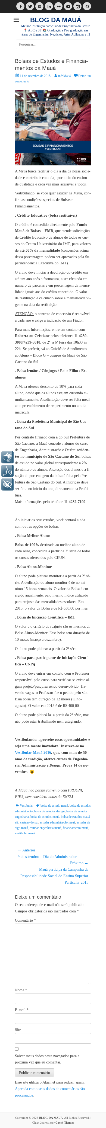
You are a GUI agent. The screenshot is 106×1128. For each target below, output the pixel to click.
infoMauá (64, 76)
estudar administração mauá (57, 822)
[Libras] (7, 457)
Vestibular (26, 805)
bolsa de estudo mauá (54, 805)
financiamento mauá (75, 828)
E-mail (22, 1010)
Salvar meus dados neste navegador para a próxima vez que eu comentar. (47, 1059)
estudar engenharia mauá (45, 828)
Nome (21, 990)
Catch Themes (64, 1122)
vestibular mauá (25, 833)
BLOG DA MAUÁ (55, 20)
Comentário (25, 920)
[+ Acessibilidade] (7, 484)
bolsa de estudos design (49, 811)
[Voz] (7, 471)
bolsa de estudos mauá (44, 817)
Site (18, 1030)
